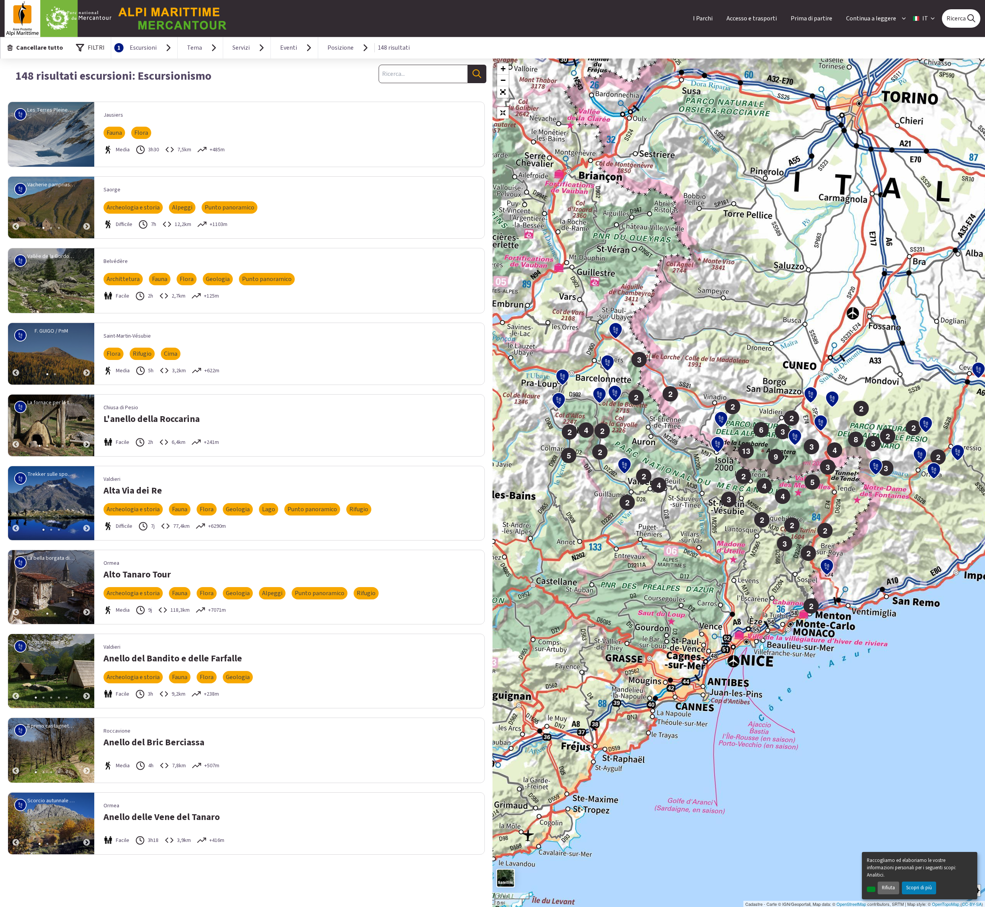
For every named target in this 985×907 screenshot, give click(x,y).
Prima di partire (811, 18)
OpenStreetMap (851, 904)
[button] (503, 92)
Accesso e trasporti (751, 18)
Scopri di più (919, 887)
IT (925, 18)
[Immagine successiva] (86, 207)
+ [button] (503, 69)
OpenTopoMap (945, 904)
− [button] (503, 80)
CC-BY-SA (972, 904)
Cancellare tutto (39, 48)
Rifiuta (888, 887)
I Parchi (703, 18)
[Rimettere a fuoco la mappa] (503, 113)
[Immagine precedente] (15, 207)
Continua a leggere (871, 18)
